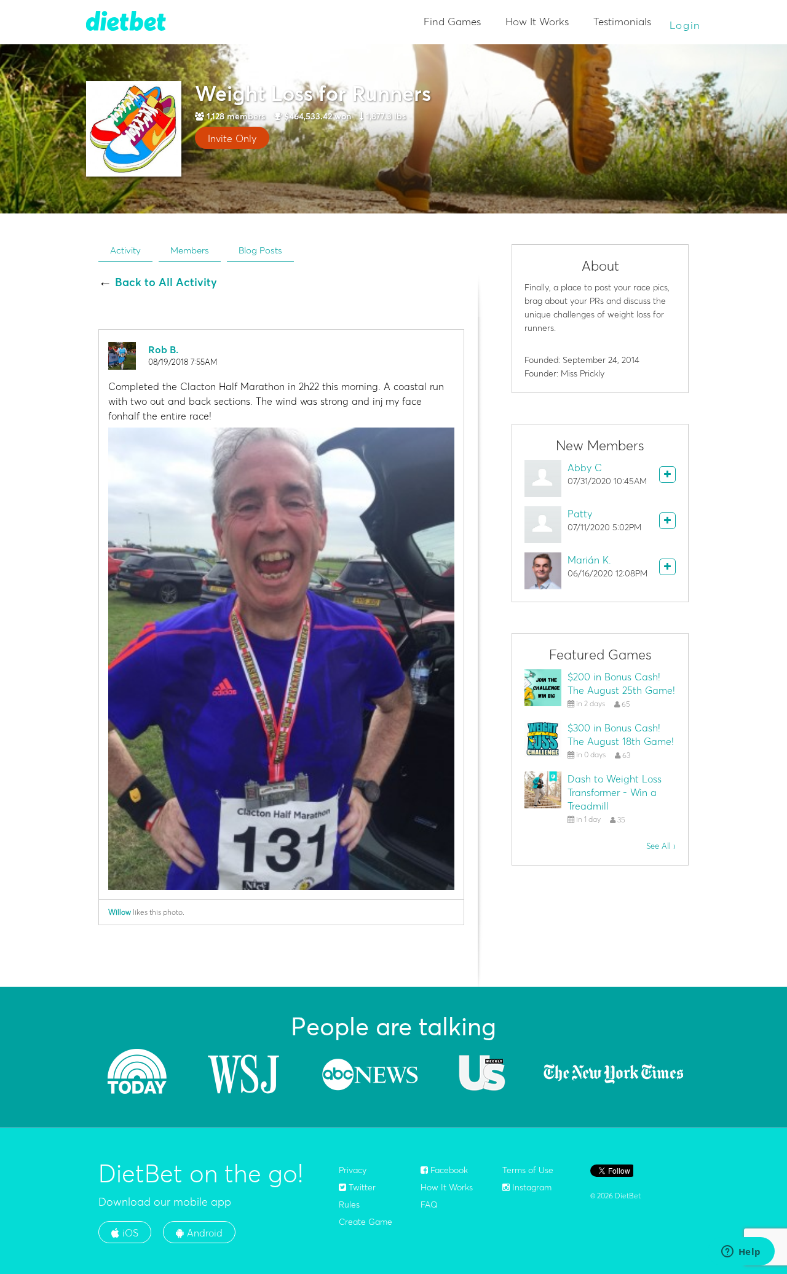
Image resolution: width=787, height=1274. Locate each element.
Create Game (365, 1221)
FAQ (429, 1204)
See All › (661, 846)
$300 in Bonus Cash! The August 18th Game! (621, 734)
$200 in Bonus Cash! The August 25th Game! (621, 683)
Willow (119, 912)
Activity (125, 250)
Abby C (585, 467)
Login (686, 24)
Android (203, 1233)
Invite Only (232, 138)
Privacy (352, 1170)
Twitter (361, 1187)
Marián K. (589, 560)
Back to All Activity (166, 282)
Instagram (531, 1187)
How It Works (537, 21)
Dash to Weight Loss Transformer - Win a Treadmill (615, 792)
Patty (580, 514)
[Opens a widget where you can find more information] (741, 1252)
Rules (349, 1204)
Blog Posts (260, 250)
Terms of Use (527, 1170)
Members (189, 250)
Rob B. (163, 349)
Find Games (452, 21)
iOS (128, 1233)
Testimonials (622, 21)
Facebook (448, 1170)
